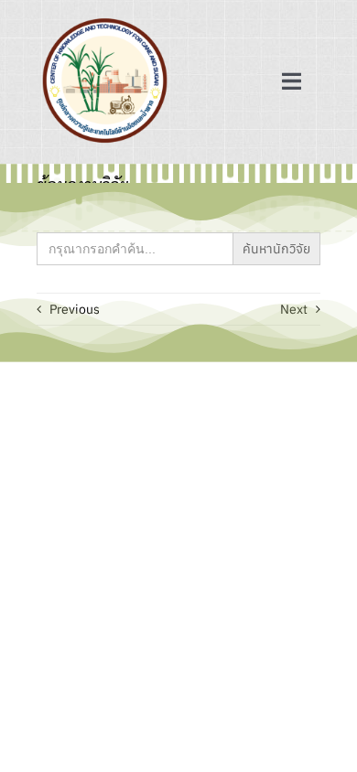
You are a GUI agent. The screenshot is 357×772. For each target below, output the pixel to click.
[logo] (105, 20)
